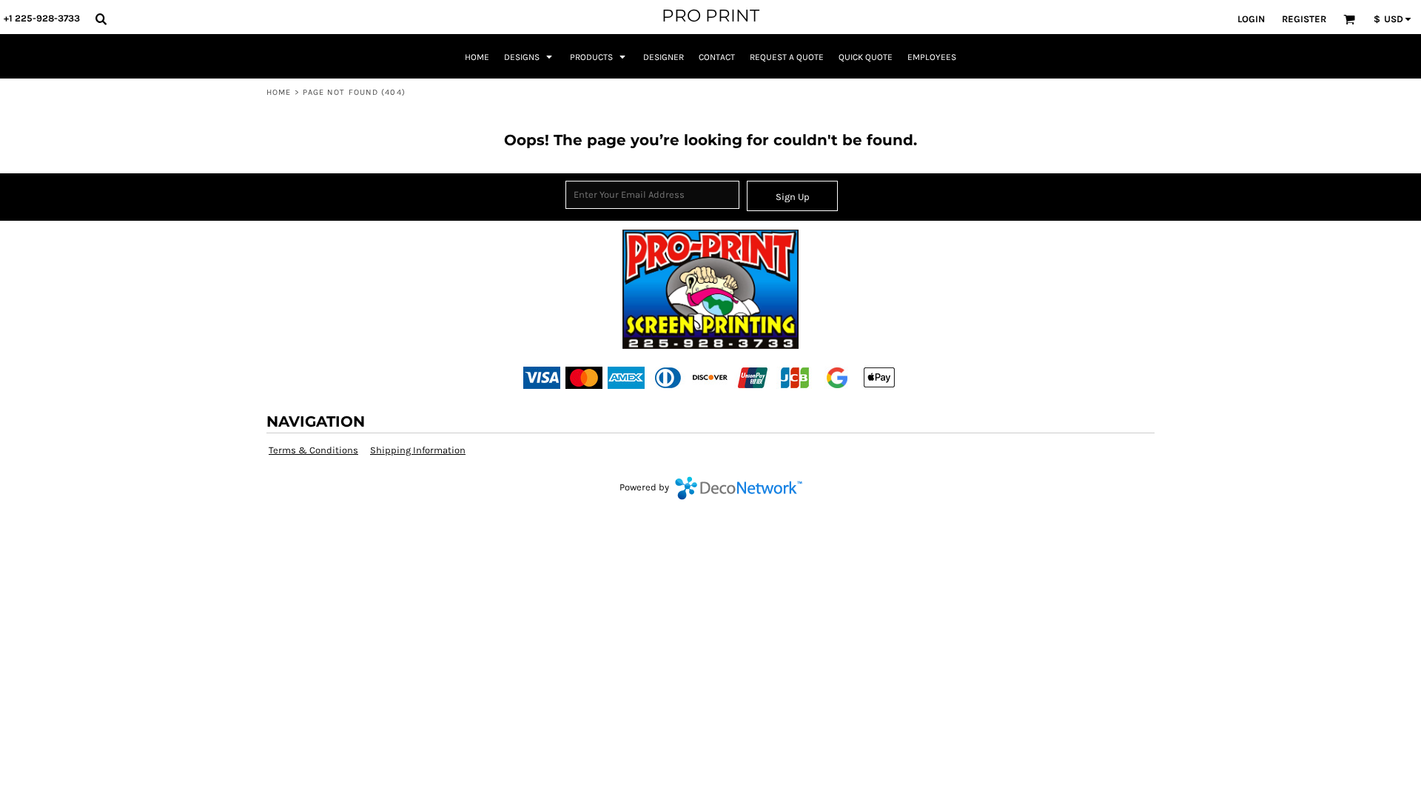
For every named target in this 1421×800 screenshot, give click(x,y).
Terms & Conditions (313, 450)
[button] (101, 18)
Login (1251, 18)
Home (278, 92)
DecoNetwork (738, 488)
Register (1304, 18)
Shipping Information (418, 450)
